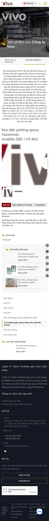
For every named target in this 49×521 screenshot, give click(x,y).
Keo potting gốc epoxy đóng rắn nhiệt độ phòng (22, 323)
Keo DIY (7, 313)
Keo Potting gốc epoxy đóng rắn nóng (20, 317)
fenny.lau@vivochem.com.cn (16, 446)
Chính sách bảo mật (12, 401)
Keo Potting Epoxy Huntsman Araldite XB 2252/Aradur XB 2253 (28, 255)
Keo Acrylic (9, 308)
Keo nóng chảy (10, 334)
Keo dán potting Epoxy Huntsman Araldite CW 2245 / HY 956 (28, 281)
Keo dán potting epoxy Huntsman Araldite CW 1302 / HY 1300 (28, 268)
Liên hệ (25, 504)
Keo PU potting (10, 330)
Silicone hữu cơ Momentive (10, 61)
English (26, 9)
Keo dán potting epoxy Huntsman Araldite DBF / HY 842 (26, 347)
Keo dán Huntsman (33, 60)
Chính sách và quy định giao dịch (17, 404)
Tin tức (13, 504)
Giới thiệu (19, 504)
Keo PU (7, 303)
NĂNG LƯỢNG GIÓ (16, 514)
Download (14, 517)
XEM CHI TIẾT (22, 260)
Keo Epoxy (8, 298)
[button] (44, 163)
